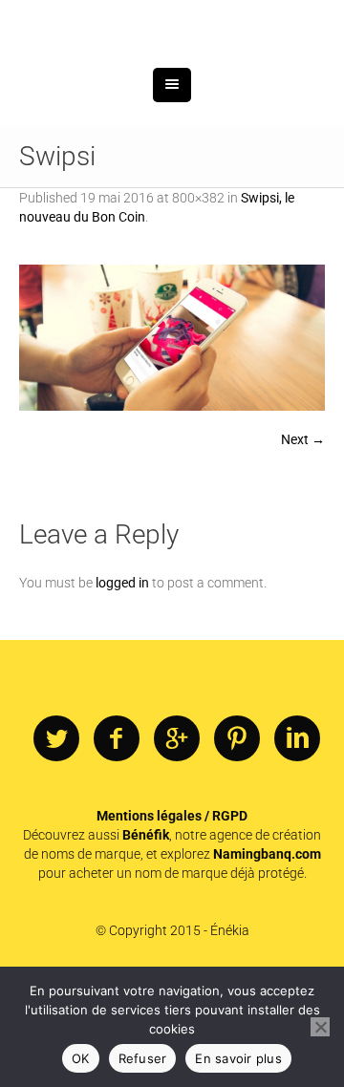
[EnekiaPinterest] (237, 839)
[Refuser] (320, 1026)
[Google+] (177, 839)
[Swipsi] (172, 437)
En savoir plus (238, 1058)
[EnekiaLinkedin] (297, 839)
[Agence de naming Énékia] (172, 74)
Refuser (142, 1058)
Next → (303, 538)
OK (81, 1058)
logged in (122, 682)
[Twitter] (56, 839)
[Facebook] (116, 839)
